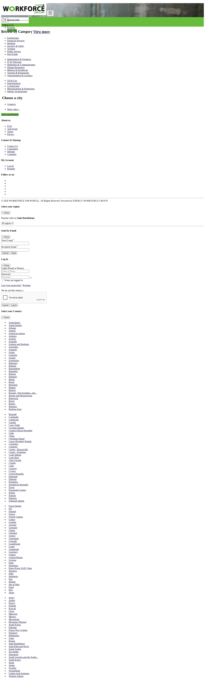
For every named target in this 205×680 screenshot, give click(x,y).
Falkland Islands (16, 501)
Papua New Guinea (18, 630)
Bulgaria (13, 406)
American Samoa (17, 333)
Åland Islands (15, 325)
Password (5, 274)
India (11, 573)
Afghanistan (14, 322)
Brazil (11, 401)
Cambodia (13, 417)
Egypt (11, 487)
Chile (11, 433)
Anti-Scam (12, 129)
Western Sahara (16, 676)
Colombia (13, 444)
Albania (12, 328)
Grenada (13, 541)
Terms (10, 131)
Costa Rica (14, 457)
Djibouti (13, 479)
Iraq (10, 579)
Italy (11, 590)
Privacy (10, 134)
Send (13, 253)
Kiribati (12, 606)
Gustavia (11, 104)
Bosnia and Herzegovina (20, 395)
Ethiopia (13, 498)
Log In (10, 25)
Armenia (13, 349)
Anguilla (13, 341)
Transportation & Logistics (19, 75)
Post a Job (12, 30)
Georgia (12, 525)
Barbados (13, 371)
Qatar (11, 638)
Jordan (12, 600)
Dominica (13, 482)
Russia (12, 641)
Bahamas (13, 363)
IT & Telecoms (14, 62)
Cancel (5, 253)
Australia (13, 355)
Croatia (12, 463)
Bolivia (12, 390)
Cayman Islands (16, 428)
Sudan (12, 665)
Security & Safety (15, 46)
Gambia (12, 522)
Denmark (13, 476)
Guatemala (14, 549)
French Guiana (16, 517)
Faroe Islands (15, 506)
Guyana (12, 560)
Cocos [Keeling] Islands (20, 441)
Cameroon (14, 419)
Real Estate (12, 54)
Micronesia (14, 619)
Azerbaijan (14, 360)
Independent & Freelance (19, 59)
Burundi (13, 414)
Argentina (13, 347)
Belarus (12, 374)
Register (11, 27)
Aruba (12, 352)
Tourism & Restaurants (18, 73)
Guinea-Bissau (16, 557)
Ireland (12, 581)
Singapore (13, 654)
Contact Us (12, 146)
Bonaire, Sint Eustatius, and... (23, 393)
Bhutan (12, 387)
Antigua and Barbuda (19, 344)
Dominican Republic (18, 484)
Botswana (13, 398)
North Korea (15, 624)
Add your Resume (10, 114)
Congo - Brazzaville (18, 449)
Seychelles (14, 652)
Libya (11, 611)
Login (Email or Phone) (12, 268)
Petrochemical (14, 83)
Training (11, 48)
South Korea (15, 660)
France (12, 514)
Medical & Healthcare (17, 70)
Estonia (12, 495)
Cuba (11, 465)
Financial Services (15, 40)
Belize (12, 379)
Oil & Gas (12, 80)
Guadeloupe (14, 544)
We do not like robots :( (12, 290)
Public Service (14, 51)
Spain (11, 662)
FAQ (9, 126)
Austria (12, 358)
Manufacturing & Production (21, 88)
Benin (11, 382)
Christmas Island (16, 438)
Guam (12, 546)
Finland (12, 511)
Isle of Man (14, 584)
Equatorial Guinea (17, 490)
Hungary (13, 571)
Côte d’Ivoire (15, 460)
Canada (12, 422)
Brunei (12, 404)
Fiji (10, 508)
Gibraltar (13, 533)
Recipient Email (9, 247)
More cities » (13, 109)
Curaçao (13, 468)
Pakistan (13, 627)
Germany (13, 527)
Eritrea (12, 493)
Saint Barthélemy (17, 643)
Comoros (13, 447)
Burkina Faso (15, 409)
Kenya (12, 603)
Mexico (12, 616)
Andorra (13, 336)
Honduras (13, 565)
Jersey (12, 597)
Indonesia (13, 576)
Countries (11, 154)
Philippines (14, 635)
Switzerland (14, 670)
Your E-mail (7, 240)
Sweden (12, 668)
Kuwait (12, 608)
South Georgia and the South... (23, 657)
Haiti (11, 563)
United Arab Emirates (19, 673)
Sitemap (11, 151)
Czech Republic (16, 474)
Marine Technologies (17, 91)
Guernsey (13, 552)
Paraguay (13, 633)
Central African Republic (20, 430)
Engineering (13, 38)
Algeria (12, 330)
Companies (12, 149)
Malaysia (13, 614)
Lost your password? (11, 285)
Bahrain (12, 366)
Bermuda (13, 385)
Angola (12, 339)
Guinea (12, 554)
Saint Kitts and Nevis (19, 646)
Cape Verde (14, 425)
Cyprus (12, 471)
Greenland (14, 538)
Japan (11, 592)
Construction (13, 86)
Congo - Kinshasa (17, 452)
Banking (11, 43)
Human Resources (16, 67)
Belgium (13, 376)
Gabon (12, 519)
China (11, 436)
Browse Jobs (13, 19)
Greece (12, 536)
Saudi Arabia (15, 649)
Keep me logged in (13, 280)
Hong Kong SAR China (20, 568)
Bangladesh (14, 368)
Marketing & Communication (21, 64)
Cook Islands (15, 455)
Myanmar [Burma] (17, 622)
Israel (11, 587)
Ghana (12, 530)
